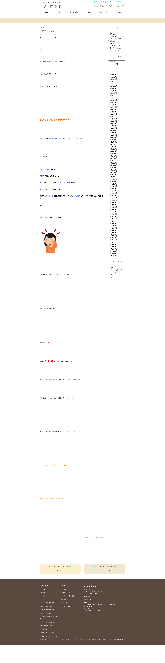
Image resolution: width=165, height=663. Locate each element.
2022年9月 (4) (113, 130)
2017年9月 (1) (113, 223)
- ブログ (42, 596)
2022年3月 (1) (113, 139)
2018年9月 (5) (113, 202)
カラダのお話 (114, 270)
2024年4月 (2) (113, 107)
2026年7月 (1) (113, 76)
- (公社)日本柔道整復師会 (47, 622)
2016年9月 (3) (113, 244)
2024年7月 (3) (113, 102)
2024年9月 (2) (113, 99)
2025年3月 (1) (113, 90)
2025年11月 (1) (113, 83)
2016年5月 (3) (113, 251)
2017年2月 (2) (113, 236)
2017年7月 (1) (113, 227)
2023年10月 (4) (113, 118)
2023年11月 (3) (113, 116)
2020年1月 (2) (113, 174)
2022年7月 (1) (113, 134)
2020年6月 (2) (113, 165)
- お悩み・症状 (65, 592)
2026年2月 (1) (113, 79)
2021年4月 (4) (113, 155)
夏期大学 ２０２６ (115, 33)
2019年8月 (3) (113, 183)
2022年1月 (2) (113, 141)
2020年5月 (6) (113, 167)
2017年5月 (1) (113, 230)
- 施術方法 (64, 589)
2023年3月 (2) (113, 125)
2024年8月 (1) (113, 100)
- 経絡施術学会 (44, 629)
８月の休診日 (113, 35)
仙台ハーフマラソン (115, 50)
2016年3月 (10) (113, 255)
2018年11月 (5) (113, 199)
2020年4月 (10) (113, 169)
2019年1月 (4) (113, 195)
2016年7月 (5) (113, 248)
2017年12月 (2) (113, 218)
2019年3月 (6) (113, 192)
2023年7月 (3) (113, 123)
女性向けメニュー (103, 12)
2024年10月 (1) (113, 97)
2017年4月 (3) (113, 232)
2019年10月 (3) (113, 179)
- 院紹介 (42, 592)
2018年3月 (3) (113, 213)
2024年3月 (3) (113, 109)
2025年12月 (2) (113, 81)
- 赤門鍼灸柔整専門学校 (47, 603)
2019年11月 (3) (113, 178)
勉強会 (112, 276)
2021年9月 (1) (113, 146)
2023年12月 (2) (113, 114)
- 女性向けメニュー (67, 599)
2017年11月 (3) (113, 220)
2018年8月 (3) (113, 204)
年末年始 (112, 43)
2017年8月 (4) (113, 225)
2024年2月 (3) (113, 111)
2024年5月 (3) (113, 106)
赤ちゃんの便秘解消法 (115, 49)
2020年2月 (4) (113, 172)
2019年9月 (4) (113, 181)
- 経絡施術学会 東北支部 (47, 633)
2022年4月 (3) (113, 137)
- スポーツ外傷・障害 (67, 596)
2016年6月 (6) (113, 250)
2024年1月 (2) (113, 113)
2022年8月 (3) (113, 132)
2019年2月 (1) (113, 193)
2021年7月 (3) (113, 150)
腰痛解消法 (112, 41)
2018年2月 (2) (113, 214)
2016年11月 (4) (113, 241)
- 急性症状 (64, 603)
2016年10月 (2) (113, 243)
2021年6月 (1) (113, 151)
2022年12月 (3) (113, 128)
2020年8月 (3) (113, 162)
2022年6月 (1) (113, 136)
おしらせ (113, 267)
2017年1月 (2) (113, 237)
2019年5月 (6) (113, 188)
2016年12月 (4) (113, 239)
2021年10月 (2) (113, 144)
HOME (46, 12)
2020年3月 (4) (113, 171)
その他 (112, 277)
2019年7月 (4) (113, 185)
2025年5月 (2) (113, 86)
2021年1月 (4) (113, 158)
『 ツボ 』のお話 (115, 272)
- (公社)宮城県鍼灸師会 (47, 609)
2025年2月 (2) (113, 92)
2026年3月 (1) (113, 78)
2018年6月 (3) (113, 207)
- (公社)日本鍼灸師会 (46, 606)
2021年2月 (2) (113, 157)
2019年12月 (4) (113, 176)
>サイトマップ (44, 639)
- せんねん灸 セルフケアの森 (48, 636)
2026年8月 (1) (113, 74)
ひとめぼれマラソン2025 (116, 45)
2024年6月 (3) (113, 104)
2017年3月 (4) (113, 234)
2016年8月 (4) (113, 246)
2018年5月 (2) (113, 209)
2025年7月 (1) (113, 85)
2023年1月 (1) (113, 127)
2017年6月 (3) (113, 228)
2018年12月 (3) (113, 197)
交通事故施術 (118, 12)
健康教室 (113, 274)
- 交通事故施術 (65, 606)
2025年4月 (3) (113, 88)
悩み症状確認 (74, 12)
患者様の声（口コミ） (116, 269)
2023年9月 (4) (113, 120)
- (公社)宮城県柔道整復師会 (48, 626)
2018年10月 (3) (113, 200)
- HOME (42, 589)
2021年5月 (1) (113, 153)
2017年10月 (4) (113, 221)
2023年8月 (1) (113, 122)
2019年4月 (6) (113, 190)
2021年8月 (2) (113, 148)
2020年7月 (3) (113, 164)
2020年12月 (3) (113, 160)
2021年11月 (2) (113, 142)
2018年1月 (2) (113, 216)
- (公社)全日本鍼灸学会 (47, 613)
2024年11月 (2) (113, 95)
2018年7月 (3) (113, 206)
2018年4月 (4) (113, 211)
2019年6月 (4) (113, 186)
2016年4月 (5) (113, 253)
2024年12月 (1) (113, 93)
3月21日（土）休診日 (115, 36)
